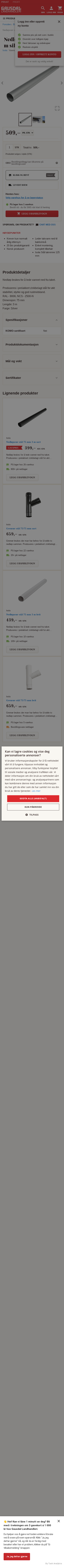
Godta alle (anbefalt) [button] (33, 798)
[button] (32, 815)
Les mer (36, 790)
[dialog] (32, 783)
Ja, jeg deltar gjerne (16, 1556)
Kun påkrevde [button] (33, 806)
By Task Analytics (53, 1563)
